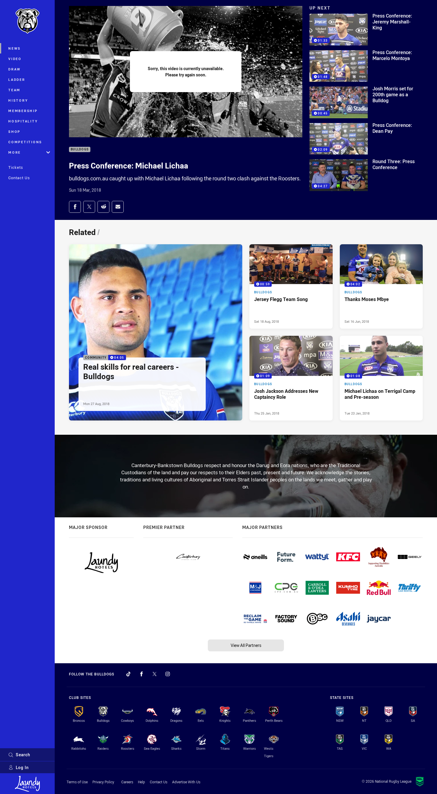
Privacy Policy (103, 781)
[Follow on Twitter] (154, 674)
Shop (14, 131)
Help (141, 781)
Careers (127, 781)
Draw (14, 69)
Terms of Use (77, 781)
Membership (23, 110)
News (14, 48)
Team (14, 90)
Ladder (16, 79)
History (18, 100)
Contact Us (19, 177)
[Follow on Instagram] (167, 674)
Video (15, 58)
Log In (22, 767)
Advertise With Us (186, 781)
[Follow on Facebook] (141, 674)
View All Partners (246, 645)
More (14, 152)
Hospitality (23, 121)
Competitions (25, 142)
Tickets (15, 167)
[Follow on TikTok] (128, 674)
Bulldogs (80, 150)
